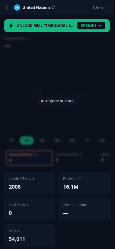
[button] (79, 178)
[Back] (7, 7)
